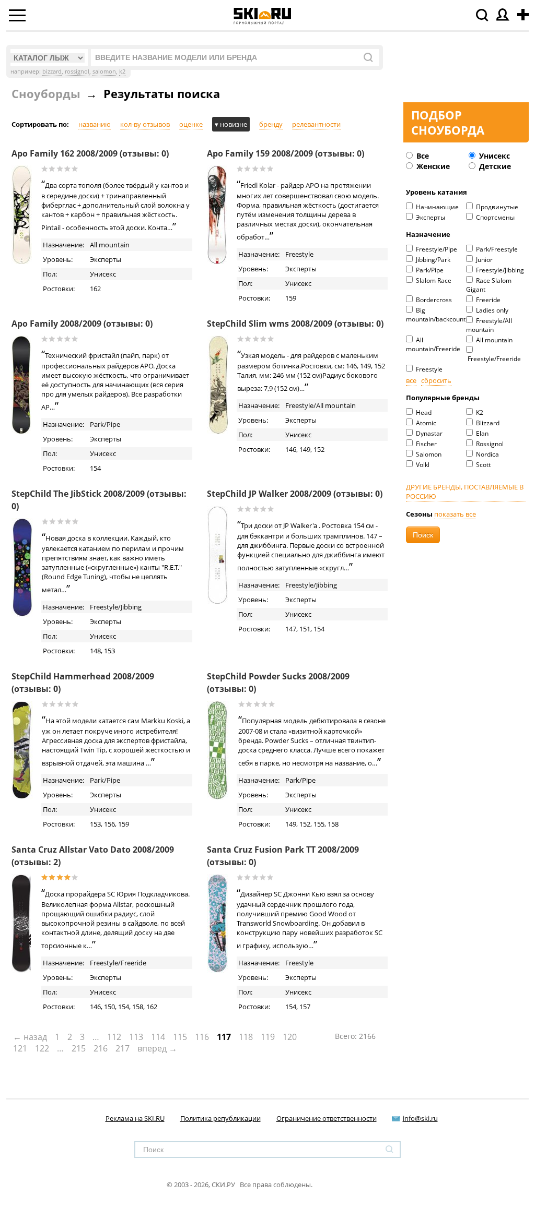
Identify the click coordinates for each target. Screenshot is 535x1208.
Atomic (425, 422)
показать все (455, 514)
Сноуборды (45, 93)
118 (246, 1037)
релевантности (316, 124)
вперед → (157, 1048)
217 (122, 1048)
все (411, 380)
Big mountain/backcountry (436, 315)
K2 (478, 412)
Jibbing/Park (432, 259)
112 (114, 1037)
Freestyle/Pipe (435, 249)
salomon (104, 71)
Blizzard (486, 422)
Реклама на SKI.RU (135, 1118)
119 (268, 1037)
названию (94, 124)
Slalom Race (432, 280)
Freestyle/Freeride (493, 358)
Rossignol (489, 443)
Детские (494, 166)
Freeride (487, 299)
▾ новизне (231, 124)
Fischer (425, 443)
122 (42, 1048)
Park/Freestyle (496, 249)
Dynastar (428, 433)
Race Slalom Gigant (488, 285)
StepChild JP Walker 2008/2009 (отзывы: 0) (294, 493)
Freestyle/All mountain (489, 325)
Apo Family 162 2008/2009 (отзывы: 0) (90, 153)
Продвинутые (496, 206)
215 (79, 1048)
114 (158, 1037)
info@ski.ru (420, 1118)
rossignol (77, 71)
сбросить (436, 380)
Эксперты (429, 217)
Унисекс (493, 156)
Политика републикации (220, 1118)
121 (20, 1048)
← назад (30, 1037)
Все (421, 156)
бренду (271, 124)
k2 (122, 71)
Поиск (423, 535)
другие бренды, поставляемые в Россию (465, 491)
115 (180, 1037)
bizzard (52, 71)
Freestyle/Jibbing (499, 270)
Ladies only (491, 310)
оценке (191, 124)
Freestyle (428, 369)
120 (290, 1037)
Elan (481, 433)
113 (136, 1037)
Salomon (427, 454)
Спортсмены (494, 217)
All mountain (493, 340)
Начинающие (436, 206)
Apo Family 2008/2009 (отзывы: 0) (82, 323)
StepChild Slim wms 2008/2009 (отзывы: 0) (295, 323)
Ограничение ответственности (326, 1118)
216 (101, 1048)
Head (423, 412)
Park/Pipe (429, 270)
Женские (432, 166)
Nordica (486, 454)
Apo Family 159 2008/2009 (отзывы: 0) (285, 153)
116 (202, 1037)
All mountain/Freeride (433, 344)
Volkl (421, 464)
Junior (483, 259)
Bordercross (433, 299)
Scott (482, 464)
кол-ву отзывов (145, 124)
